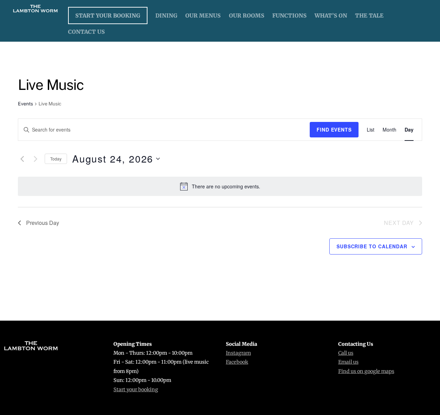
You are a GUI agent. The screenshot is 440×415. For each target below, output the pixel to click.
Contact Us (86, 31)
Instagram (238, 353)
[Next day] (35, 159)
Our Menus (203, 15)
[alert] (220, 186)
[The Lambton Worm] (35, 10)
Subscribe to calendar (372, 246)
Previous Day (42, 223)
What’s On (331, 15)
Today (56, 159)
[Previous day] (22, 159)
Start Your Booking (107, 15)
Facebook (237, 362)
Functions (289, 15)
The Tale (369, 15)
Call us (345, 353)
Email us (348, 362)
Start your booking (135, 389)
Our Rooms (246, 15)
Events (25, 103)
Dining (166, 15)
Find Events (334, 129)
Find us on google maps (366, 371)
